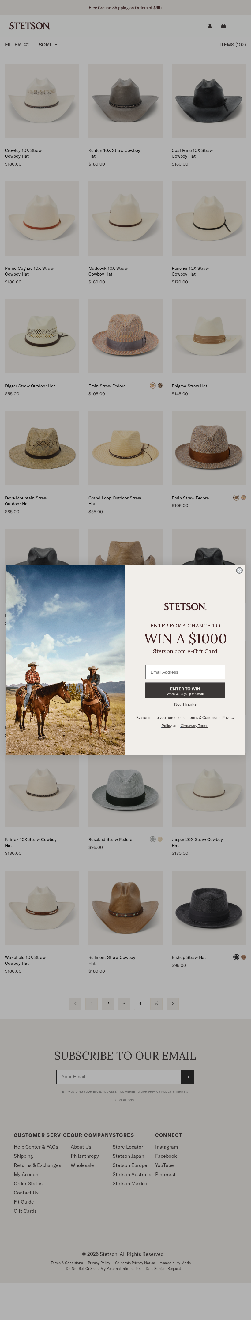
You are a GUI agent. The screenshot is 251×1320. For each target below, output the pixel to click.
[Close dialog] (239, 570)
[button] (185, 690)
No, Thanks (185, 704)
